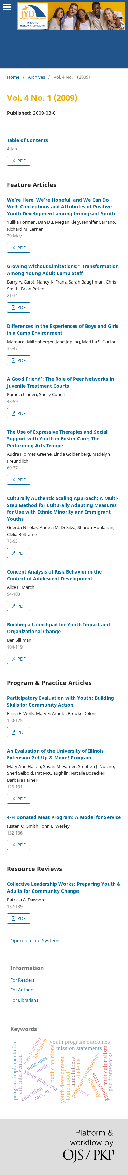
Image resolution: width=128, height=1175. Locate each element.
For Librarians (24, 1000)
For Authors (22, 990)
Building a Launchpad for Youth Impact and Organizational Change (58, 628)
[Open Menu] (7, 7)
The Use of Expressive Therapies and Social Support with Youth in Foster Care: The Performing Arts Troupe (57, 439)
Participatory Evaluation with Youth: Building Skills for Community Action (60, 701)
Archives (36, 77)
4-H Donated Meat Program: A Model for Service (64, 817)
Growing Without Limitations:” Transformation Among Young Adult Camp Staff (63, 269)
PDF (21, 161)
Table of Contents (27, 140)
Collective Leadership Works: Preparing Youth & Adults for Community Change (64, 887)
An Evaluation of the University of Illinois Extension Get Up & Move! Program (55, 754)
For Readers (22, 980)
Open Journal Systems (35, 940)
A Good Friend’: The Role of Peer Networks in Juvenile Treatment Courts (60, 382)
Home (13, 77)
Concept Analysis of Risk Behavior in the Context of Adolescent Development (54, 575)
